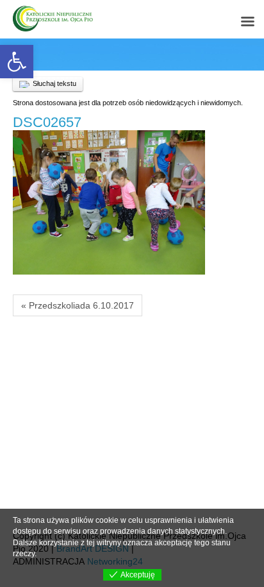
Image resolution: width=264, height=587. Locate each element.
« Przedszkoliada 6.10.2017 (77, 305)
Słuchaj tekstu (54, 83)
